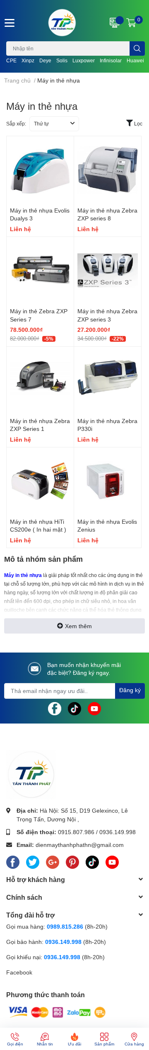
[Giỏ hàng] (131, 23)
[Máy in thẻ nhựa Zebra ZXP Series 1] (40, 380)
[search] (137, 48)
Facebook (19, 972)
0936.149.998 (117, 831)
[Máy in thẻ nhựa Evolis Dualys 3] (40, 170)
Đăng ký (130, 689)
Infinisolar (111, 60)
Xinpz (28, 60)
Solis (61, 60)
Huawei (135, 60)
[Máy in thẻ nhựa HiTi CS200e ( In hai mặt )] (40, 481)
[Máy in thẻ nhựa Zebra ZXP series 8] (107, 170)
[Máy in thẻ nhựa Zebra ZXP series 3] (107, 270)
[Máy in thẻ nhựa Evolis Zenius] (107, 481)
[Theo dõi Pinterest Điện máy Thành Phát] (72, 860)
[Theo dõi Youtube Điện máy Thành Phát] (94, 707)
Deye (45, 60)
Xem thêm (78, 625)
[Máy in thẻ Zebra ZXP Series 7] (40, 270)
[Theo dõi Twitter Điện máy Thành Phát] (32, 860)
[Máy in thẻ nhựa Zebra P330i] (107, 380)
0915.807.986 (76, 831)
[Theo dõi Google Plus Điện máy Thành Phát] (52, 860)
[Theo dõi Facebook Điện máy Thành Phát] (54, 707)
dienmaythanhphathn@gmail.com (80, 844)
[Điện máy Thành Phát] (62, 22)
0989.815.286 (65, 926)
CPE (11, 60)
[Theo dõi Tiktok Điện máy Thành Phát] (74, 707)
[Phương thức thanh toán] (57, 1011)
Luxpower (83, 60)
